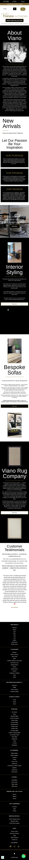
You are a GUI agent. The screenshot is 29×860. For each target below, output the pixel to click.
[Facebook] (10, 846)
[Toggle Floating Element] (24, 856)
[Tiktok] (18, 846)
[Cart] (22, 9)
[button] (1, 595)
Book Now (14, 226)
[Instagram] (14, 846)
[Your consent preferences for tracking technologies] (2, 857)
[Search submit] (14, 9)
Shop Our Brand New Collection (13, 133)
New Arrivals (12, 123)
